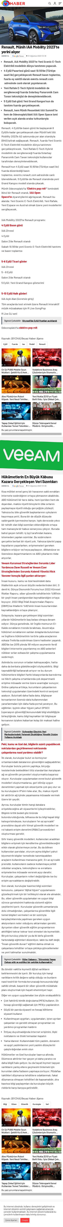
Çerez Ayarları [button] (11, 1220)
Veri (47, 1104)
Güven (14, 1104)
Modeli (32, 344)
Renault (42, 344)
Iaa (23, 344)
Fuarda (15, 344)
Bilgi (5, 1104)
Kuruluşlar (37, 1104)
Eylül (5, 344)
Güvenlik (24, 1104)
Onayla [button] (25, 1220)
